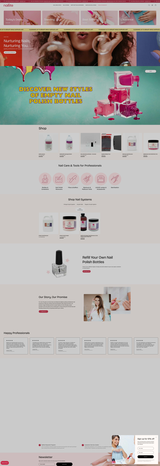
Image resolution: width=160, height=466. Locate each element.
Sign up (145, 456)
